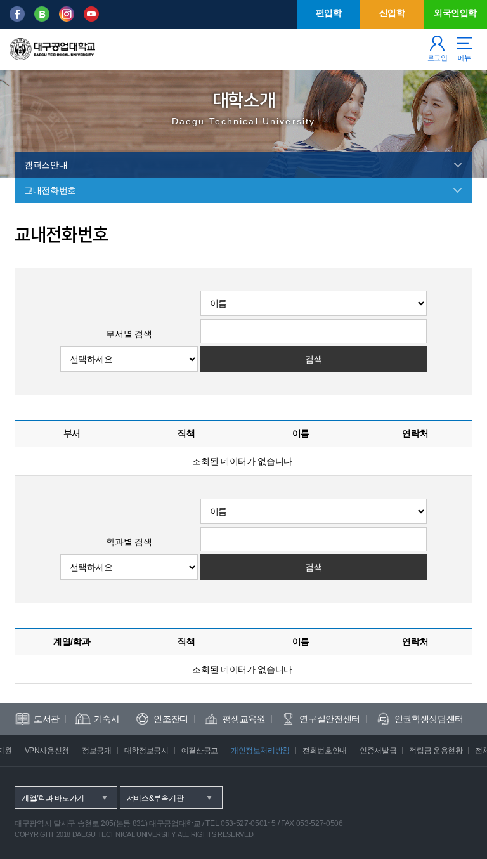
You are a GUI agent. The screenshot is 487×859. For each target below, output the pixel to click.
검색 (313, 359)
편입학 (329, 13)
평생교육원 (244, 719)
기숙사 (107, 719)
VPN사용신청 (47, 750)
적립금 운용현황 (435, 750)
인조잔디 (170, 719)
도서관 (47, 719)
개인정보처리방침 (260, 750)
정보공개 (97, 750)
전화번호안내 (324, 750)
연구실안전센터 (329, 719)
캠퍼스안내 (45, 165)
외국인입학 (455, 13)
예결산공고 (199, 750)
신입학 (392, 13)
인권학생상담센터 (429, 719)
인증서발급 (378, 750)
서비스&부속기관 (155, 798)
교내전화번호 (50, 190)
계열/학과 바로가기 (53, 798)
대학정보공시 (146, 750)
